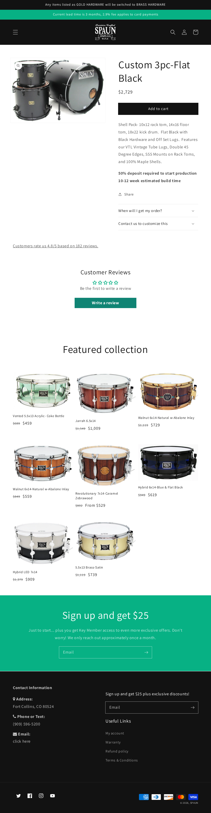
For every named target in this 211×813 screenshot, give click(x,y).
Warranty (113, 742)
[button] (15, 32)
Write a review (105, 303)
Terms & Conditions (122, 760)
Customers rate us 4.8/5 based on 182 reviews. (55, 246)
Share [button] (129, 194)
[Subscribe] (146, 652)
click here (22, 741)
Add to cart (158, 108)
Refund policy (117, 751)
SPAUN (194, 802)
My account (115, 733)
